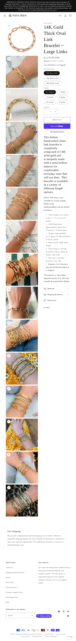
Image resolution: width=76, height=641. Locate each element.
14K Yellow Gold (52, 83)
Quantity (46, 107)
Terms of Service (11, 587)
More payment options (57, 131)
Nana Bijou (18, 634)
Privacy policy (25, 636)
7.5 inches (50, 97)
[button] (4, 15)
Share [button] (48, 307)
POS (24, 634)
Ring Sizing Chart (12, 597)
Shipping (46, 61)
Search (8, 577)
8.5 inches (50, 102)
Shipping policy (37, 636)
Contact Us (9, 567)
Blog (7, 602)
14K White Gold (52, 78)
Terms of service (61, 634)
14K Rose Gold (51, 73)
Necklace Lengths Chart (14, 592)
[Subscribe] (32, 615)
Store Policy (10, 582)
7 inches (62, 92)
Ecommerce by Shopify (35, 634)
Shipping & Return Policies (15, 572)
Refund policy (49, 634)
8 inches (62, 97)
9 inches (62, 102)
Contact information (51, 636)
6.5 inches (50, 92)
